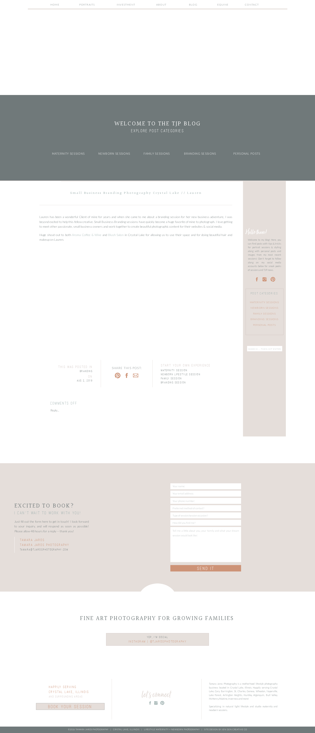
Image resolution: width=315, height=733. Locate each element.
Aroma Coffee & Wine (86, 235)
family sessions (264, 313)
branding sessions (264, 319)
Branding (86, 371)
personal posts (264, 324)
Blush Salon (116, 235)
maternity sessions (264, 302)
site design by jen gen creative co (225, 729)
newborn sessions (264, 307)
